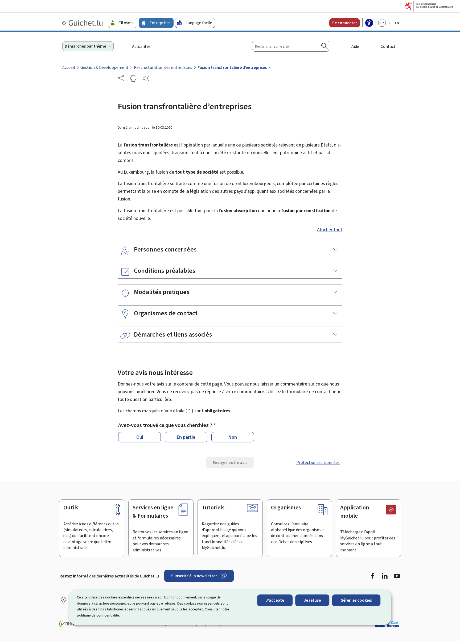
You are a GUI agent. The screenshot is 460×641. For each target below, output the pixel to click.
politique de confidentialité (98, 615)
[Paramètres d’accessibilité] (369, 23)
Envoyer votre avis (230, 462)
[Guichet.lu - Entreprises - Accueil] (82, 23)
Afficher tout (329, 230)
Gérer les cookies (356, 600)
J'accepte (275, 600)
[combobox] (290, 46)
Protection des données (318, 462)
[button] (133, 78)
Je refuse (312, 600)
